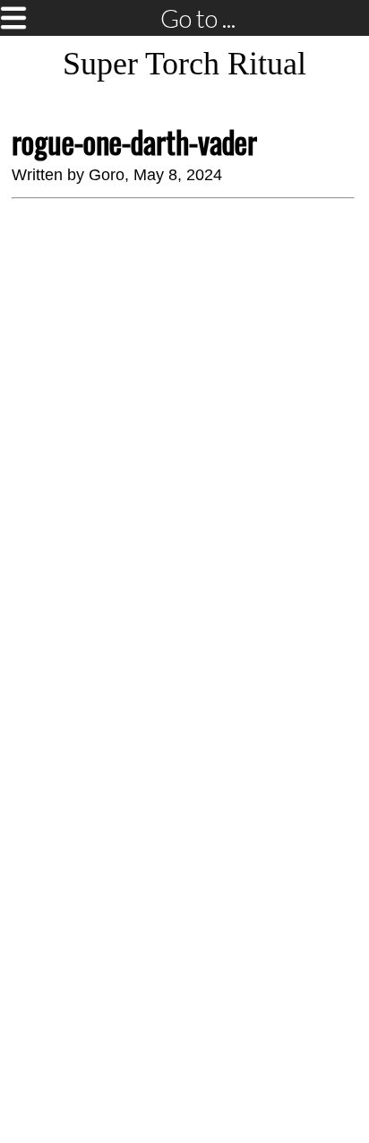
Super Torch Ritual (184, 64)
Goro (106, 175)
